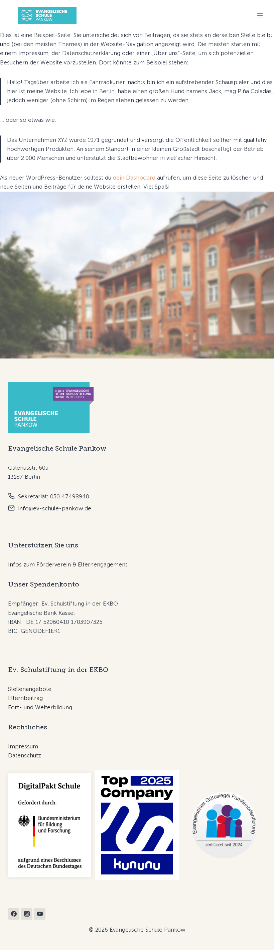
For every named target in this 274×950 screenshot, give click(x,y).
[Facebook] (13, 914)
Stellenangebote (29, 689)
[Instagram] (26, 914)
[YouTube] (39, 914)
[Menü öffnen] (260, 15)
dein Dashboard (134, 177)
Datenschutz (24, 755)
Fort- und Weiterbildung (40, 707)
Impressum (23, 746)
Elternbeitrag (25, 698)
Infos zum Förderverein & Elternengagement (67, 564)
